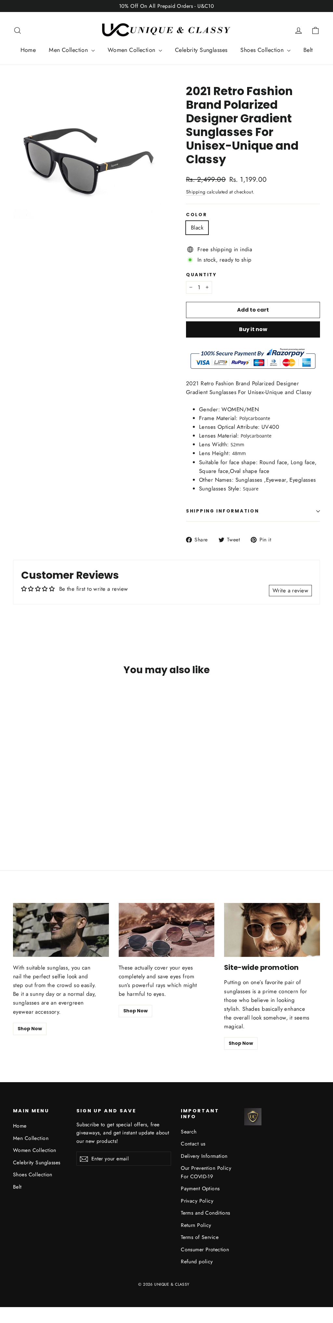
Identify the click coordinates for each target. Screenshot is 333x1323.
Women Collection (132, 50)
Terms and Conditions (205, 1213)
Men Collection (69, 50)
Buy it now (253, 329)
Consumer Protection (205, 1249)
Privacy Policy (197, 1201)
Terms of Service (200, 1237)
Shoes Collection (262, 50)
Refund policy (197, 1261)
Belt (308, 50)
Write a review (290, 590)
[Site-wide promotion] (272, 930)
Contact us (193, 1143)
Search (189, 1131)
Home (28, 50)
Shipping (195, 192)
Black (197, 227)
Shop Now (30, 1028)
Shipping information (222, 511)
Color (196, 214)
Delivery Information (204, 1156)
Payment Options (200, 1188)
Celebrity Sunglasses (201, 50)
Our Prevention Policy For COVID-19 (206, 1172)
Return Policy (196, 1225)
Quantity (201, 275)
